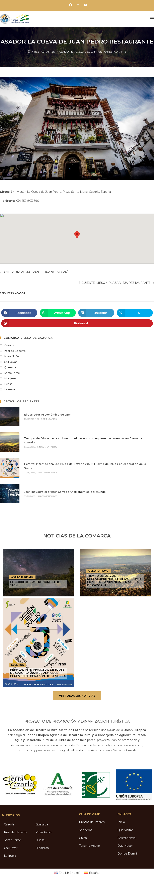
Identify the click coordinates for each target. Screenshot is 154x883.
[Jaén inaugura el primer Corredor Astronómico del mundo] (9, 493)
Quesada (10, 367)
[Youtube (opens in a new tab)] (84, 5)
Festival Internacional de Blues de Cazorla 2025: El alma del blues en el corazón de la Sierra (38, 673)
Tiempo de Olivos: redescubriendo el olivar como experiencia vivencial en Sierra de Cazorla (114, 580)
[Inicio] (29, 51)
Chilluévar (10, 361)
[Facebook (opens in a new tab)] (70, 5)
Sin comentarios (47, 419)
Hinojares (10, 378)
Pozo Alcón (11, 356)
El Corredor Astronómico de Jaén (47, 414)
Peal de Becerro (15, 350)
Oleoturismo (98, 570)
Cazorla (9, 345)
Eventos (17, 664)
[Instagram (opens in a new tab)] (78, 5)
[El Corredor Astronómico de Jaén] (9, 416)
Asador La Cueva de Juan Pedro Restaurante (92, 51)
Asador (20, 293)
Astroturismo (22, 577)
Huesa (8, 383)
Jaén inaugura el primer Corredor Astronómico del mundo (65, 491)
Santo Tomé (12, 372)
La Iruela (9, 389)
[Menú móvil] (152, 18)
